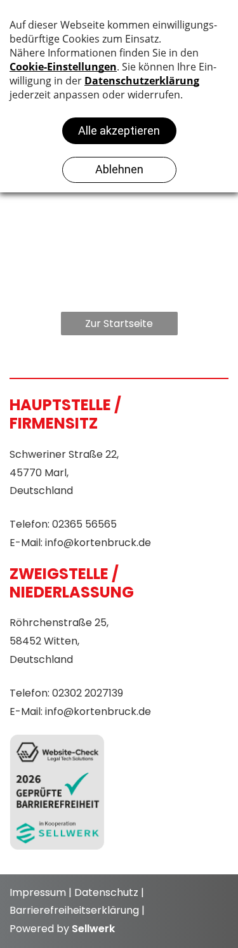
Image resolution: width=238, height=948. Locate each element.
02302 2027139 (87, 693)
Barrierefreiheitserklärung (74, 910)
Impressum (38, 892)
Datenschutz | (109, 892)
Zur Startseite (119, 323)
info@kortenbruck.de (98, 542)
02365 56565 (84, 524)
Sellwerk (93, 928)
